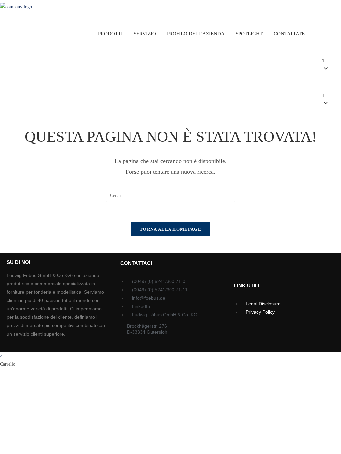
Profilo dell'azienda (196, 33)
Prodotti (110, 33)
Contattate (289, 33)
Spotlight (249, 33)
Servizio (145, 33)
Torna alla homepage (170, 229)
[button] (312, 74)
